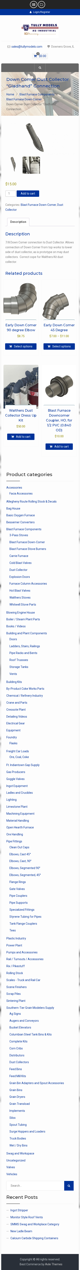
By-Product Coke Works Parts (25, 688)
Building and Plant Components (26, 633)
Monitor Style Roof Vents (26, 1217)
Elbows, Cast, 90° (20, 861)
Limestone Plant (16, 806)
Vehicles (11, 1174)
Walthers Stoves (20, 597)
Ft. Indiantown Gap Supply (23, 765)
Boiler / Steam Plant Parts (23, 619)
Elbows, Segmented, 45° (25, 875)
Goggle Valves (15, 779)
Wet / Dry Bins (18, 1145)
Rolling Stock (14, 973)
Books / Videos (16, 626)
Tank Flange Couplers (23, 923)
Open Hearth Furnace (20, 827)
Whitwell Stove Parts (22, 604)
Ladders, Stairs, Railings (24, 646)
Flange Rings (17, 882)
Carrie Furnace (18, 556)
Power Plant (14, 945)
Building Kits (14, 682)
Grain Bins (15, 1090)
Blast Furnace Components (37, 94)
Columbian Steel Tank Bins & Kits (30, 1034)
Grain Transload (19, 1103)
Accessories (14, 487)
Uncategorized (15, 1160)
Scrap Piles (13, 993)
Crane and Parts (16, 702)
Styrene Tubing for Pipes (25, 916)
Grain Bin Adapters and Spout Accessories (36, 1083)
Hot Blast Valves (19, 590)
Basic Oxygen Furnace (20, 515)
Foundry (11, 737)
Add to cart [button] (23, 436)
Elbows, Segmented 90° (24, 868)
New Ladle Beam (21, 1231)
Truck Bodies (17, 1138)
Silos (12, 1117)
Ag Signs (15, 1013)
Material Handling (17, 820)
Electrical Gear (15, 723)
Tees (12, 930)
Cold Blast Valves (20, 563)
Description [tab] (18, 221)
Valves (10, 1167)
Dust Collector (18, 569)
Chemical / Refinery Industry (24, 695)
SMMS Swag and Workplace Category (34, 1224)
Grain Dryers (17, 1096)
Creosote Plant (16, 709)
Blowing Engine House (20, 612)
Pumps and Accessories (22, 952)
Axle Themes (53, 1264)
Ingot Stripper (19, 1210)
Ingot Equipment (17, 786)
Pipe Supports (18, 902)
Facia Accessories (21, 493)
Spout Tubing (18, 1124)
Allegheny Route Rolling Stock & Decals (31, 501)
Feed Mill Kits (17, 1076)
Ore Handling (14, 834)
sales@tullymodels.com (26, 47)
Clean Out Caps (19, 847)
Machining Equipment (20, 813)
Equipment (13, 730)
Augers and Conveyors (24, 1020)
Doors (13, 639)
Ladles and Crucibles (19, 792)
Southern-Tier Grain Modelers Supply (30, 1007)
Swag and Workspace (20, 1153)
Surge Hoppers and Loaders (27, 1131)
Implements (17, 1110)
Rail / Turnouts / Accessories (24, 959)
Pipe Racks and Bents (23, 653)
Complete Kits (18, 1041)
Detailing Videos (16, 716)
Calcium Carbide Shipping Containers (34, 1238)
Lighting (11, 799)
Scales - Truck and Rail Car (23, 980)
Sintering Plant (15, 1000)
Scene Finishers (16, 987)
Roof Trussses (18, 660)
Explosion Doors (19, 576)
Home (10, 94)
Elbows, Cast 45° (20, 854)
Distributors (16, 1055)
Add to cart (28, 193)
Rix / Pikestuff (15, 966)
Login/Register (41, 12)
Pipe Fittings (14, 841)
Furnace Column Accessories (28, 583)
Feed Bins (15, 1069)
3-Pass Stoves (18, 535)
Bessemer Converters (20, 522)
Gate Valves (17, 889)
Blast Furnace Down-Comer (24, 99)
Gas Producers (15, 772)
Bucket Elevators (20, 1027)
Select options (23, 346)
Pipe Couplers (18, 895)
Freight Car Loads (17, 751)
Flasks (13, 743)
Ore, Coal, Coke (19, 757)
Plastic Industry (16, 938)
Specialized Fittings (21, 909)
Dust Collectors (19, 1062)
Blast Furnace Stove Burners (27, 549)
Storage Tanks (18, 667)
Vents (13, 674)
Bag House (13, 508)
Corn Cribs (16, 1048)
